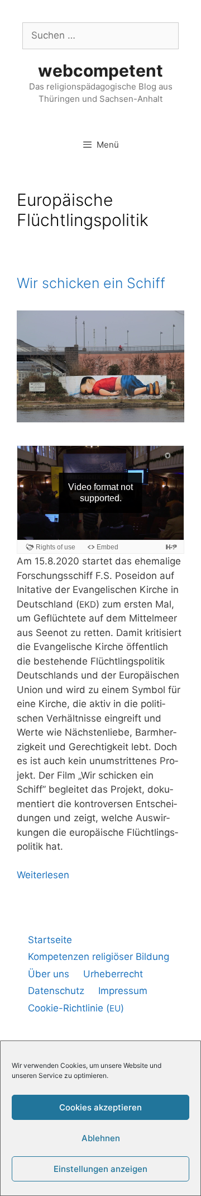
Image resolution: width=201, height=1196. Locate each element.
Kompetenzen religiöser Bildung (98, 956)
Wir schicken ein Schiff (91, 283)
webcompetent (100, 70)
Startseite (50, 939)
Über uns (48, 974)
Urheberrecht (113, 974)
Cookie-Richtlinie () (76, 1008)
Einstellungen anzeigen (100, 1169)
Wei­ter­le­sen (43, 874)
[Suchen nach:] (100, 35)
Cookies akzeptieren (100, 1107)
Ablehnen (101, 1138)
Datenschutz (56, 990)
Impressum (122, 990)
